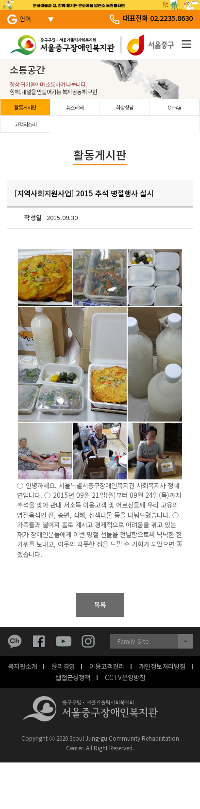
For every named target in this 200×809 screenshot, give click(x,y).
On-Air (174, 107)
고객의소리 (25, 124)
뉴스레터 (74, 107)
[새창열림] (17, 641)
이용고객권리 (106, 666)
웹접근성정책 (72, 677)
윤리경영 (63, 666)
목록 (100, 604)
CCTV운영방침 (125, 677)
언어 (25, 18)
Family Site (133, 641)
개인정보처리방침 (162, 666)
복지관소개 (22, 666)
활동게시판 (25, 107)
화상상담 (124, 107)
